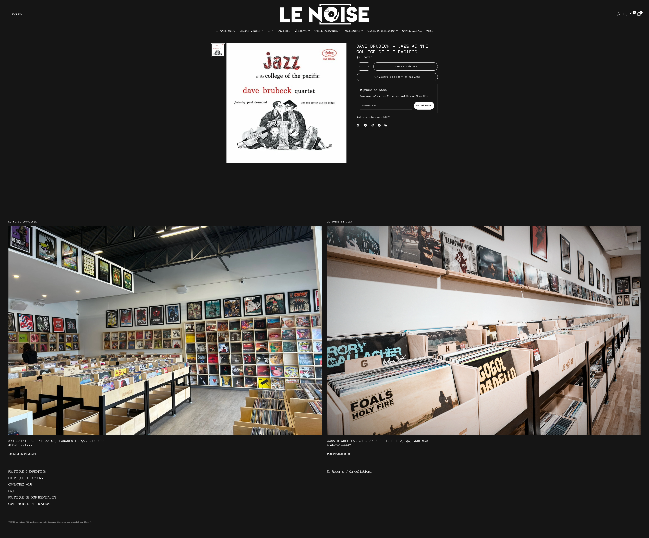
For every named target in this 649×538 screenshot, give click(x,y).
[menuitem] (225, 31)
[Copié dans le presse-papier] (386, 125)
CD (269, 30)
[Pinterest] (373, 125)
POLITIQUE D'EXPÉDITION (27, 471)
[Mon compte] (619, 14)
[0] (638, 14)
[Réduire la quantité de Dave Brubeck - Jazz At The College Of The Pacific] (359, 66)
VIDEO (429, 30)
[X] (366, 125)
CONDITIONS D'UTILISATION (29, 504)
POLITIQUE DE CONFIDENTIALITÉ (32, 497)
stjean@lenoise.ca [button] (339, 453)
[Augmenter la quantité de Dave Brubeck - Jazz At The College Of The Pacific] (368, 66)
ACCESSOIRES (352, 30)
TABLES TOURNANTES (326, 30)
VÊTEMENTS (301, 30)
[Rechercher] (625, 14)
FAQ (11, 491)
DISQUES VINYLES (250, 30)
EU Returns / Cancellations (349, 471)
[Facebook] (359, 125)
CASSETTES (284, 30)
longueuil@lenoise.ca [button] (22, 453)
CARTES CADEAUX (412, 30)
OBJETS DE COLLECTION (381, 30)
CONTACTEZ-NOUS (20, 484)
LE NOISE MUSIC (225, 30)
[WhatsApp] (380, 125)
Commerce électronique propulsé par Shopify (70, 522)
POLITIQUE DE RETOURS (25, 478)
